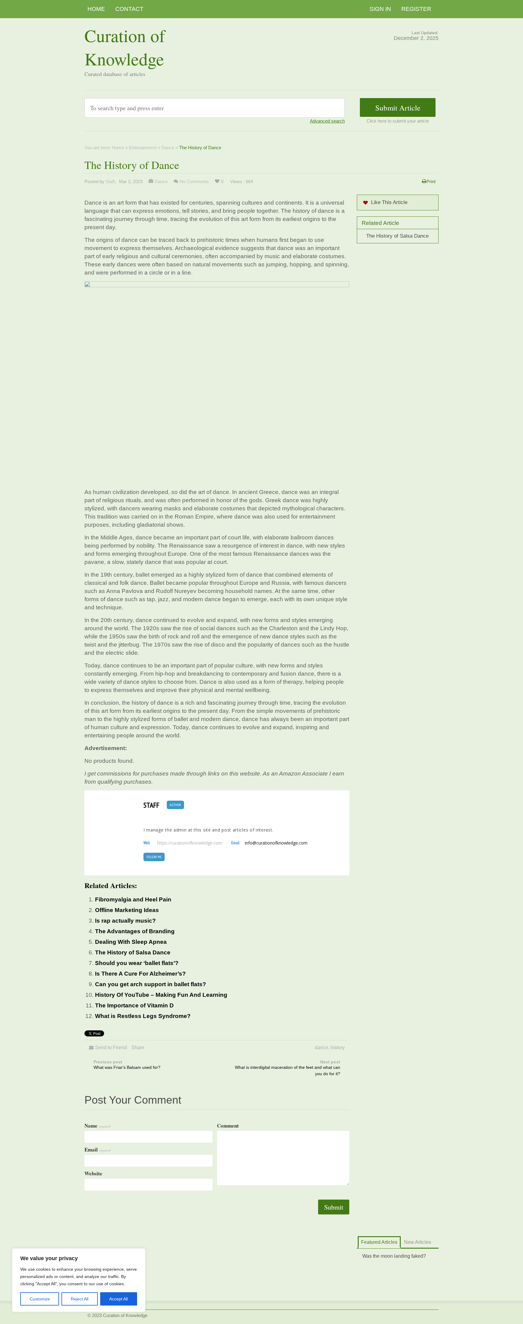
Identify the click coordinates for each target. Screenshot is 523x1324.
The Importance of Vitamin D (134, 1005)
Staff (110, 181)
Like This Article (389, 202)
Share (137, 1047)
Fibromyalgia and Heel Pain (133, 899)
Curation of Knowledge (124, 47)
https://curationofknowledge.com (189, 843)
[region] (78, 1280)
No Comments (194, 181)
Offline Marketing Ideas (127, 910)
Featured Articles (379, 1242)
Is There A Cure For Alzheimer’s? (140, 973)
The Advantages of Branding (135, 931)
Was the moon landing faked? (394, 1256)
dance (321, 1047)
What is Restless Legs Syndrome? (143, 1016)
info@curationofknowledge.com (276, 843)
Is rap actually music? (125, 920)
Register (416, 9)
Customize (40, 1298)
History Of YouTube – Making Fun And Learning (161, 995)
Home (96, 9)
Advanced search (327, 121)
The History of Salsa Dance (132, 952)
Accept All (118, 1298)
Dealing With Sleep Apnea (131, 942)
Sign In (380, 9)
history (338, 1047)
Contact (129, 9)
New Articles (417, 1242)
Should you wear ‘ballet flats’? (137, 963)
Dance (167, 147)
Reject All (79, 1298)
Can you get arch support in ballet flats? (150, 984)
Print (431, 181)
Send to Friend (111, 1047)
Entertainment (142, 147)
